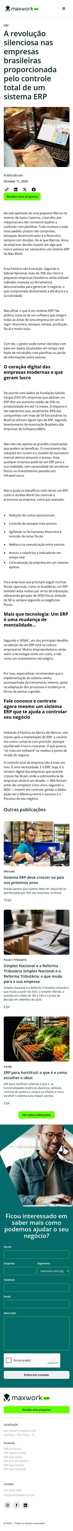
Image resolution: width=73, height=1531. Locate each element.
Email (7, 1296)
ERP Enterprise (12, 1449)
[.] (7, 190)
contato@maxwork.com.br (19, 1495)
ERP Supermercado (15, 1453)
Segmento (43, 1263)
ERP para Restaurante (16, 1461)
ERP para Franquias (15, 1469)
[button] (63, 8)
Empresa (9, 1263)
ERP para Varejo (13, 1457)
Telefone (9, 1280)
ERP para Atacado (14, 1465)
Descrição (10, 1313)
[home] (21, 8)
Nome (7, 1247)
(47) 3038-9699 (13, 1490)
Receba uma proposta (22, 196)
